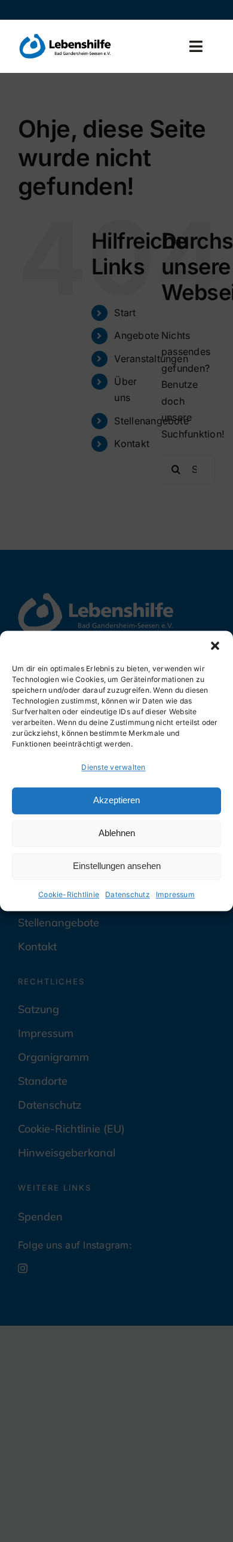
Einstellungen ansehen (117, 866)
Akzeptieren (116, 801)
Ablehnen (117, 833)
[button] (215, 645)
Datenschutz (127, 894)
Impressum (175, 894)
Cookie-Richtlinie (68, 894)
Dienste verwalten (113, 767)
